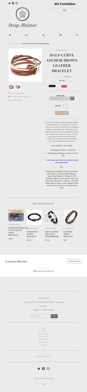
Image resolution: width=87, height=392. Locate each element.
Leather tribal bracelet (68, 234)
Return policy (44, 342)
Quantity (58, 105)
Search (43, 328)
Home (10, 44)
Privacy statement (43, 334)
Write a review (74, 261)
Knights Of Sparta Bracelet (32, 234)
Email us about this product (18, 97)
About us (43, 331)
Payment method (43, 339)
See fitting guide (15, 100)
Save (65, 86)
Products (17, 44)
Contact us (43, 345)
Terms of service (43, 336)
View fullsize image (16, 93)
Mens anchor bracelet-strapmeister (52, 234)
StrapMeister (32, 228)
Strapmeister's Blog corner (43, 356)
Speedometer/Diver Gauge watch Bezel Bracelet (18, 231)
